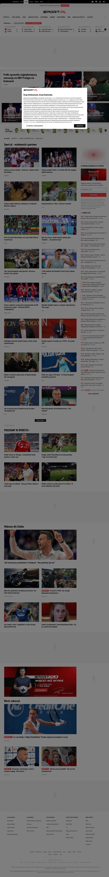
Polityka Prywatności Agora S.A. (63, 122)
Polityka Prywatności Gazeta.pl (45, 122)
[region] (54, 108)
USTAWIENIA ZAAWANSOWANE (34, 126)
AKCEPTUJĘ (80, 126)
